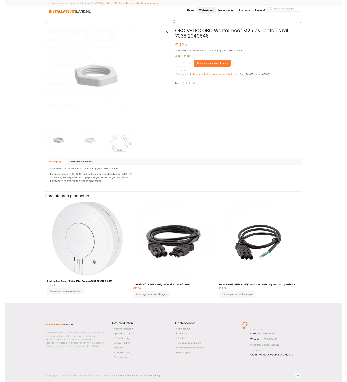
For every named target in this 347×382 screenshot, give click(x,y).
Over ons (182, 333)
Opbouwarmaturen (123, 333)
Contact (182, 338)
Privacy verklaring (129, 375)
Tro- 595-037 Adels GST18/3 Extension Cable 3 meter (161, 284)
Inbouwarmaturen (123, 328)
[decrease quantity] (178, 63)
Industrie (118, 347)
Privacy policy (185, 352)
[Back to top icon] (298, 375)
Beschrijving (55, 161)
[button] (167, 32)
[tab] (55, 162)
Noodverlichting (121, 343)
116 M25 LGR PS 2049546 (257, 74)
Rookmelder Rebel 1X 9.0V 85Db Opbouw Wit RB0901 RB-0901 (79, 281)
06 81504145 (121, 3)
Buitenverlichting (122, 352)
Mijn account (184, 328)
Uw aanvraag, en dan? (189, 343)
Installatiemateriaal (200, 74)
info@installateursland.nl (145, 3)
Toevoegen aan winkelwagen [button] (65, 291)
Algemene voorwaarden (191, 347)
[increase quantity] (189, 63)
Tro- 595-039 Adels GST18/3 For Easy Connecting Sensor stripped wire (257, 284)
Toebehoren (120, 357)
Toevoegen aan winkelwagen (212, 63)
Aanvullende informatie (81, 161)
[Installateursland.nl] (70, 13)
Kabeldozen (218, 74)
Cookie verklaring (150, 375)
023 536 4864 (104, 3)
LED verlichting (121, 338)
